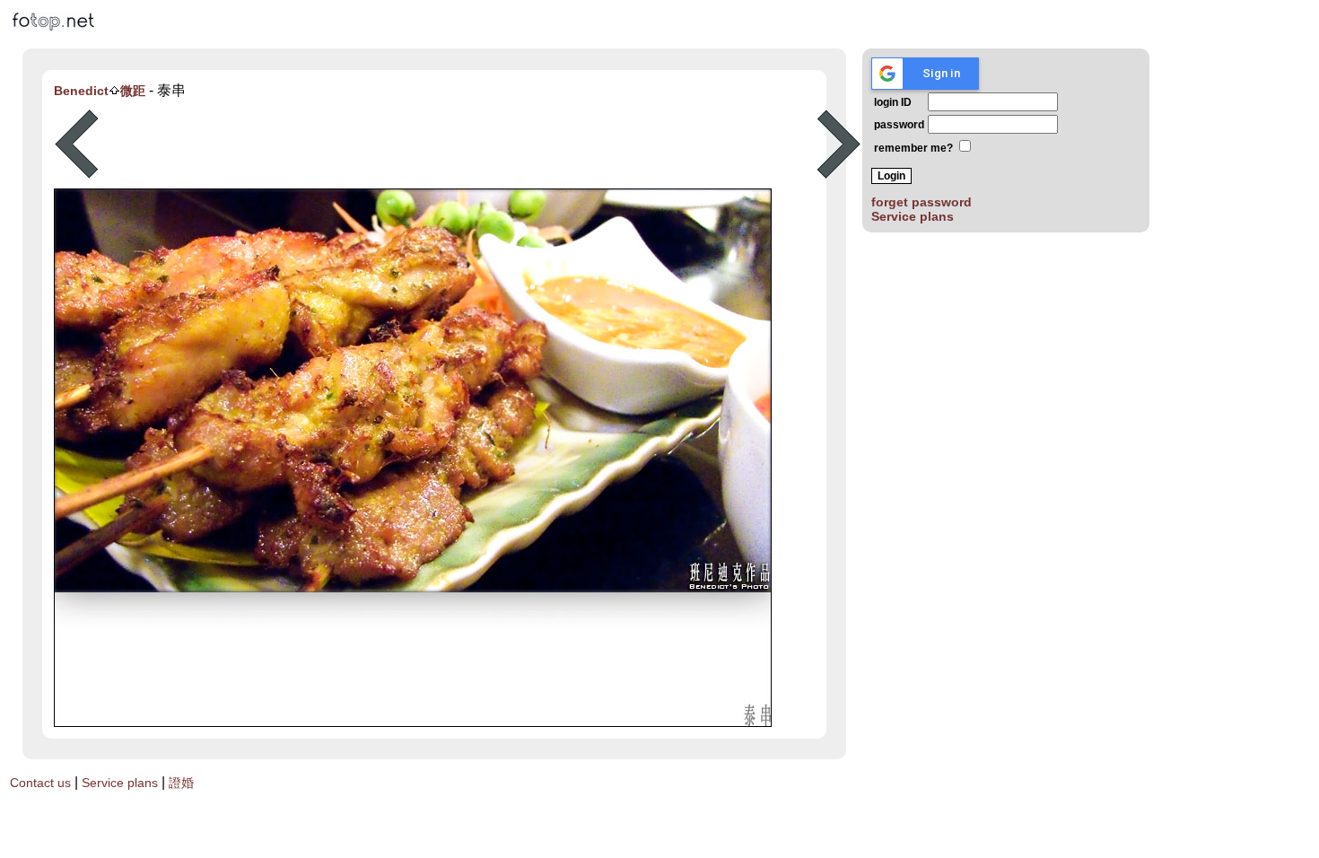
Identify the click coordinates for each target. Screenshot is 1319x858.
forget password (921, 202)
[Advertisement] (457, 144)
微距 (132, 90)
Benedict (81, 90)
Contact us (40, 782)
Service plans (912, 216)
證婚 (181, 782)
